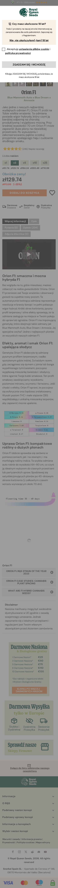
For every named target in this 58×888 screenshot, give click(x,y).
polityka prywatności (18, 53)
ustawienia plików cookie (34, 49)
